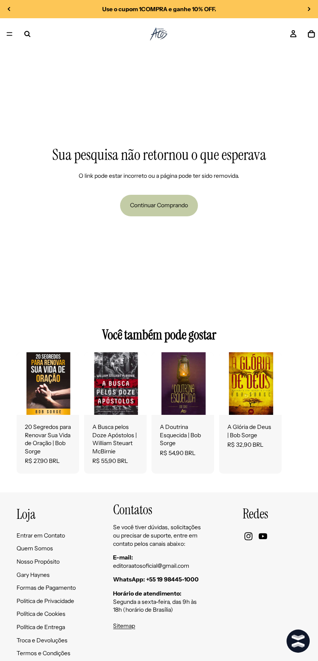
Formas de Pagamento (46, 587)
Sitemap (124, 626)
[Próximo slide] (309, 9)
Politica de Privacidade (45, 600)
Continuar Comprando (159, 205)
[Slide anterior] (9, 9)
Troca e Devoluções (42, 640)
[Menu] (9, 34)
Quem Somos (35, 548)
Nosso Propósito (38, 561)
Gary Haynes (33, 574)
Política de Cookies (41, 613)
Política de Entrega (41, 626)
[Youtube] (263, 536)
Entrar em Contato (41, 535)
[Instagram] (248, 536)
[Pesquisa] (27, 34)
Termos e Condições (43, 653)
